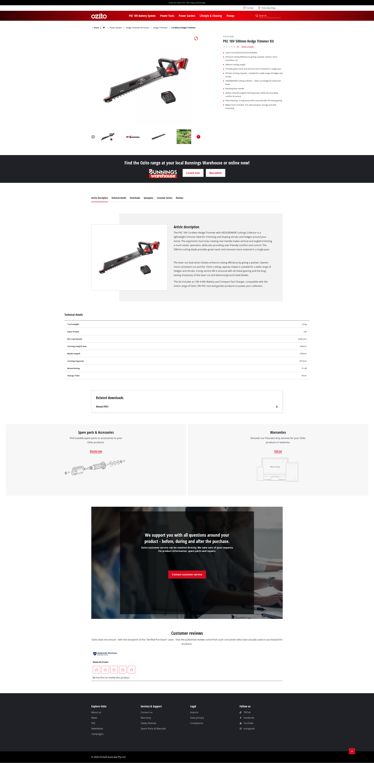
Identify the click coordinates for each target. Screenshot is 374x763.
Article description (99, 197)
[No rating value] (230, 46)
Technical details (118, 197)
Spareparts (148, 197)
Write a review (247, 46)
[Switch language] (100, 8)
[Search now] (257, 16)
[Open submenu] (157, 16)
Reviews (179, 197)
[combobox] (270, 16)
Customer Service (164, 197)
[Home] (106, 27)
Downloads (135, 197)
